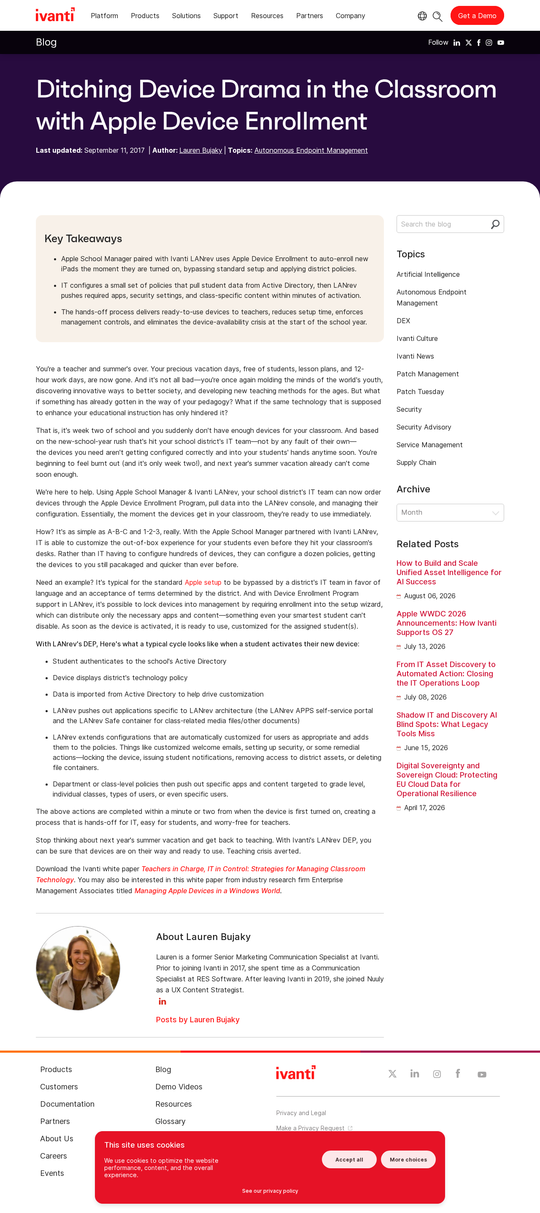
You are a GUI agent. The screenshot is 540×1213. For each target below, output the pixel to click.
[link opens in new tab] (457, 42)
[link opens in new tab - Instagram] (437, 1075)
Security (409, 409)
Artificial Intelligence (428, 274)
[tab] (104, 17)
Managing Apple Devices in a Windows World (207, 890)
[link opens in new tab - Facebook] (458, 1075)
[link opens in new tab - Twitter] (392, 1075)
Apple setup (203, 582)
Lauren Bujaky (200, 150)
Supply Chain (416, 462)
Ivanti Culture (417, 338)
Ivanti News (415, 356)
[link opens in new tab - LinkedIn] (414, 1075)
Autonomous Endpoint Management (311, 150)
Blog (46, 42)
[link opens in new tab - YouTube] (482, 1075)
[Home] (55, 15)
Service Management (430, 444)
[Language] (421, 16)
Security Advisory (424, 427)
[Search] (437, 15)
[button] (450, 512)
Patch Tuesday (420, 391)
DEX (403, 320)
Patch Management (428, 374)
